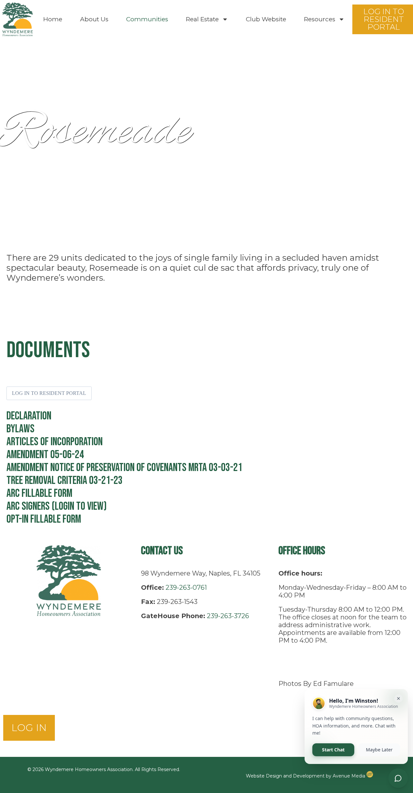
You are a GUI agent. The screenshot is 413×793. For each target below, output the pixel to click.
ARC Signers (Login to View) (56, 506)
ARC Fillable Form (39, 493)
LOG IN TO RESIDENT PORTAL (49, 393)
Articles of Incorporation (54, 442)
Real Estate (202, 19)
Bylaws (20, 429)
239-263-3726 (228, 616)
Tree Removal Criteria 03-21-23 (64, 480)
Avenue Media (350, 776)
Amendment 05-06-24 (45, 455)
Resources (319, 19)
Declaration (28, 416)
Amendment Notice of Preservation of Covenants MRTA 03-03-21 (124, 468)
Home (52, 19)
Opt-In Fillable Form (43, 519)
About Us (94, 19)
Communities (147, 19)
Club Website (266, 19)
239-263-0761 (186, 587)
